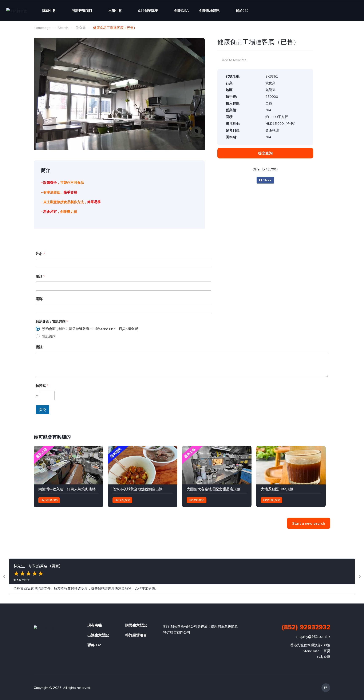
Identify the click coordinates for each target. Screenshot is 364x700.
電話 (40, 276)
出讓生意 (115, 10)
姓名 (40, 254)
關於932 (242, 10)
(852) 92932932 (305, 627)
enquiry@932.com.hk (313, 636)
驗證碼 (42, 386)
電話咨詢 (49, 336)
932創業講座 (148, 10)
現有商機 (94, 625)
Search (63, 27)
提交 (42, 409)
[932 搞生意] (16, 11)
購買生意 (49, 10)
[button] (4, 577)
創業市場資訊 (209, 10)
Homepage (42, 27)
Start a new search (308, 523)
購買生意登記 (136, 625)
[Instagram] (325, 687)
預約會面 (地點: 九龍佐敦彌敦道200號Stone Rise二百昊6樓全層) (90, 329)
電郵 (39, 299)
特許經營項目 (82, 10)
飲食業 (81, 27)
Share (267, 180)
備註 (39, 347)
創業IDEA (181, 10)
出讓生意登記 (98, 635)
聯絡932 (94, 645)
